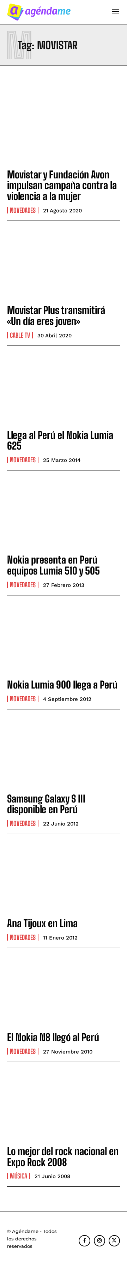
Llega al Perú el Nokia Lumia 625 (60, 440)
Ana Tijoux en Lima (42, 923)
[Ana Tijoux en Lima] (63, 877)
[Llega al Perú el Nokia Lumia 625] (63, 389)
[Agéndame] (39, 12)
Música (18, 1176)
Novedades (23, 210)
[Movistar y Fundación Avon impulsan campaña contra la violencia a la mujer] (63, 128)
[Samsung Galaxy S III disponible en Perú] (63, 752)
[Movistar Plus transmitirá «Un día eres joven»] (63, 264)
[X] (114, 1240)
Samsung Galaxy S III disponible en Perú (46, 804)
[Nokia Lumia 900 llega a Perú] (63, 638)
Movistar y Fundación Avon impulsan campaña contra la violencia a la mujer (62, 185)
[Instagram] (99, 1240)
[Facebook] (84, 1240)
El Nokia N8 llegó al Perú (53, 1037)
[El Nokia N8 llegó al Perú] (63, 991)
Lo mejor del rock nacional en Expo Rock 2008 (63, 1156)
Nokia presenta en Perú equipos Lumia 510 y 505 (53, 565)
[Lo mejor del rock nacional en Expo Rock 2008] (63, 1105)
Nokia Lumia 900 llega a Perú (62, 685)
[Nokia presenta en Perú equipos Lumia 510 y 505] (63, 513)
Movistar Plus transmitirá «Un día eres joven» (56, 315)
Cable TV (20, 335)
